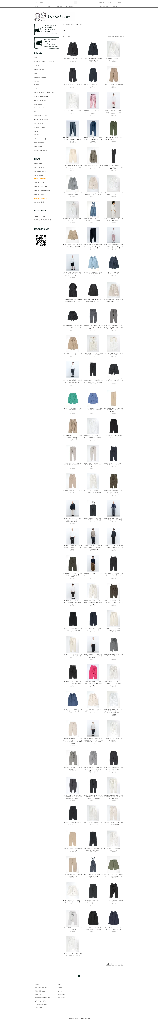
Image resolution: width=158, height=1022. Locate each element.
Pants (81, 24)
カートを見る (61, 994)
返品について (39, 994)
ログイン (110, 2)
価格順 (117, 36)
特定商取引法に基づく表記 (42, 997)
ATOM (40, 1007)
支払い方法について (41, 988)
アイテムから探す (57, 6)
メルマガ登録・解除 (103, 6)
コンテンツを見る (70, 6)
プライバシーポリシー (41, 1001)
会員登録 (101, 2)
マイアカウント (62, 984)
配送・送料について (41, 991)
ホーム (36, 6)
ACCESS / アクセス (40, 216)
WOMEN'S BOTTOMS (72, 24)
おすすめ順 (111, 36)
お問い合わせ (115, 6)
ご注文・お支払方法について (42, 220)
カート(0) (120, 2)
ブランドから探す (45, 6)
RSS (36, 1007)
